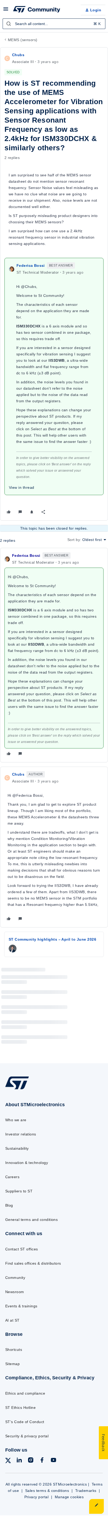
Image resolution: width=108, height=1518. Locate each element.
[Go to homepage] (17, 1088)
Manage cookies (69, 1497)
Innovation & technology (26, 1163)
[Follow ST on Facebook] (42, 1461)
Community (15, 1277)
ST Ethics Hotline (20, 1407)
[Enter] (9, 23)
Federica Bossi (31, 265)
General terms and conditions (31, 1219)
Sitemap (12, 1364)
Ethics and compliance (25, 1393)
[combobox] (54, 23)
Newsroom (14, 1292)
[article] (54, 655)
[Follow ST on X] (8, 1461)
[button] (6, 11)
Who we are (15, 1120)
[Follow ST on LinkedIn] (19, 1461)
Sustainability (17, 1148)
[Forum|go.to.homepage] (36, 10)
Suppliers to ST (19, 1191)
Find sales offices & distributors (33, 1263)
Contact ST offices (21, 1249)
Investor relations (20, 1134)
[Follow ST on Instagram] (31, 1461)
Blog (9, 1205)
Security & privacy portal (26, 1436)
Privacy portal (36, 1497)
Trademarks (85, 1490)
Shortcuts (13, 1349)
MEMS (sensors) (22, 40)
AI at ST (12, 1320)
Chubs (18, 55)
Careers (12, 1177)
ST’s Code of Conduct (24, 1422)
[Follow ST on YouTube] (53, 1461)
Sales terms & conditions (47, 1490)
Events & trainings (21, 1306)
